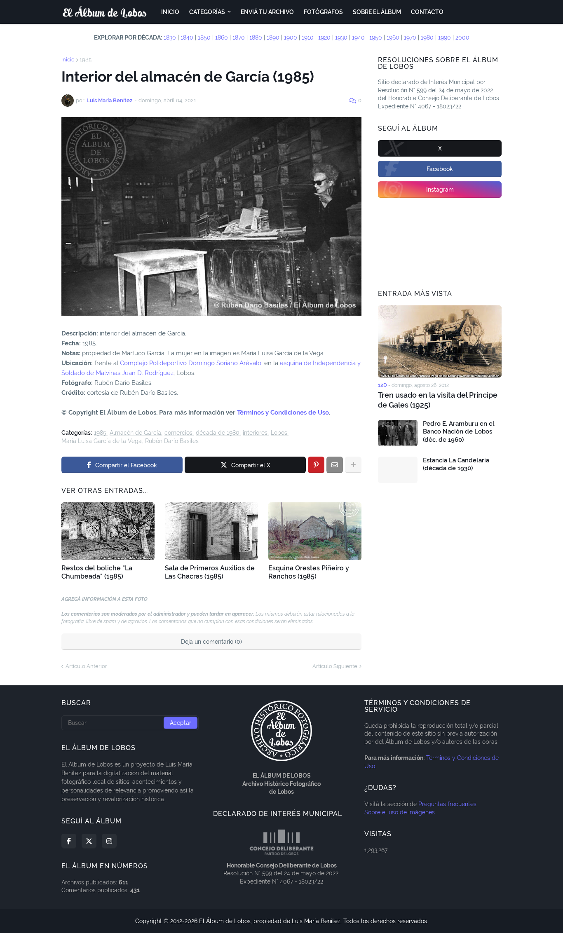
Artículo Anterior (86, 666)
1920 (324, 37)
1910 (308, 37)
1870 (238, 37)
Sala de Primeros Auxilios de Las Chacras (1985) (210, 572)
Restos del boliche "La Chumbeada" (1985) (96, 572)
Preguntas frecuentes (447, 804)
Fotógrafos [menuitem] (323, 12)
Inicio (68, 59)
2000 (462, 37)
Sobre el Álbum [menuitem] (377, 12)
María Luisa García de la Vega (101, 441)
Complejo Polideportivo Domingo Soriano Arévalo (190, 363)
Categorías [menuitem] (207, 12)
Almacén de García (135, 433)
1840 (187, 37)
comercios (178, 433)
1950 (375, 37)
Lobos (279, 433)
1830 (170, 37)
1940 (358, 37)
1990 (444, 37)
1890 (273, 37)
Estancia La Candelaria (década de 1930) (456, 464)
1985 (85, 59)
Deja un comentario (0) (211, 641)
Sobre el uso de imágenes (399, 812)
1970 (410, 37)
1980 (427, 37)
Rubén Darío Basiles (172, 441)
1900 (290, 37)
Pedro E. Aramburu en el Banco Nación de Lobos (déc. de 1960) (459, 431)
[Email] (334, 465)
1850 (204, 37)
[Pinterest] (316, 465)
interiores (255, 433)
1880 (255, 37)
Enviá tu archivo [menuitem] (267, 12)
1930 (341, 37)
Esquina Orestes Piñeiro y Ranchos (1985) (308, 572)
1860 (221, 37)
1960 (393, 37)
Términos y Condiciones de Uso (283, 412)
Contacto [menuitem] (427, 12)
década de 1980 (217, 433)
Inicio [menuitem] (170, 12)
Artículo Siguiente (334, 666)
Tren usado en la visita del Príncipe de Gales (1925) (437, 400)
